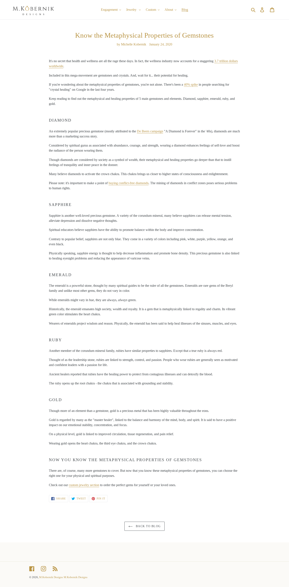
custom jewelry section (84, 485)
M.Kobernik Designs (51, 577)
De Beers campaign (150, 131)
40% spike (191, 84)
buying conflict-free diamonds (129, 183)
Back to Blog (148, 526)
